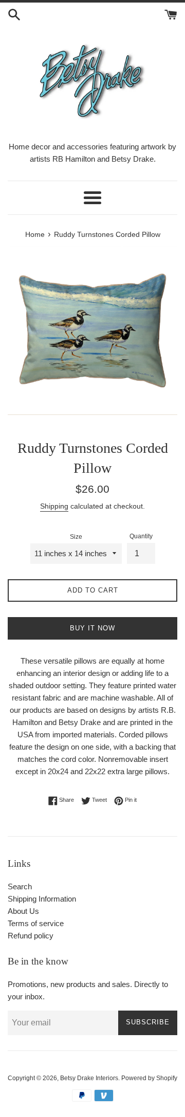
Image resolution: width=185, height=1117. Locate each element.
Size (76, 536)
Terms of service (36, 923)
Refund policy (30, 935)
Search (20, 886)
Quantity (141, 536)
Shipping (54, 506)
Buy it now (92, 628)
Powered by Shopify (149, 1078)
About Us (23, 911)
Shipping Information (42, 898)
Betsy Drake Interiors (89, 1078)
